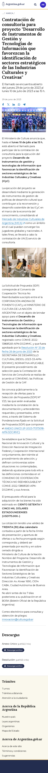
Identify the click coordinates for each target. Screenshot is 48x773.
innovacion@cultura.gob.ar (17, 619)
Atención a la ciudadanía (14, 698)
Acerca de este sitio (12, 746)
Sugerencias (8, 755)
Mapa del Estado (10, 731)
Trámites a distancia (12, 693)
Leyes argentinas (10, 721)
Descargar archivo (14, 650)
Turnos (6, 688)
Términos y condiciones (14, 751)
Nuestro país (8, 717)
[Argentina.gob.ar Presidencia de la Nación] (13, 4)
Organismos (8, 726)
